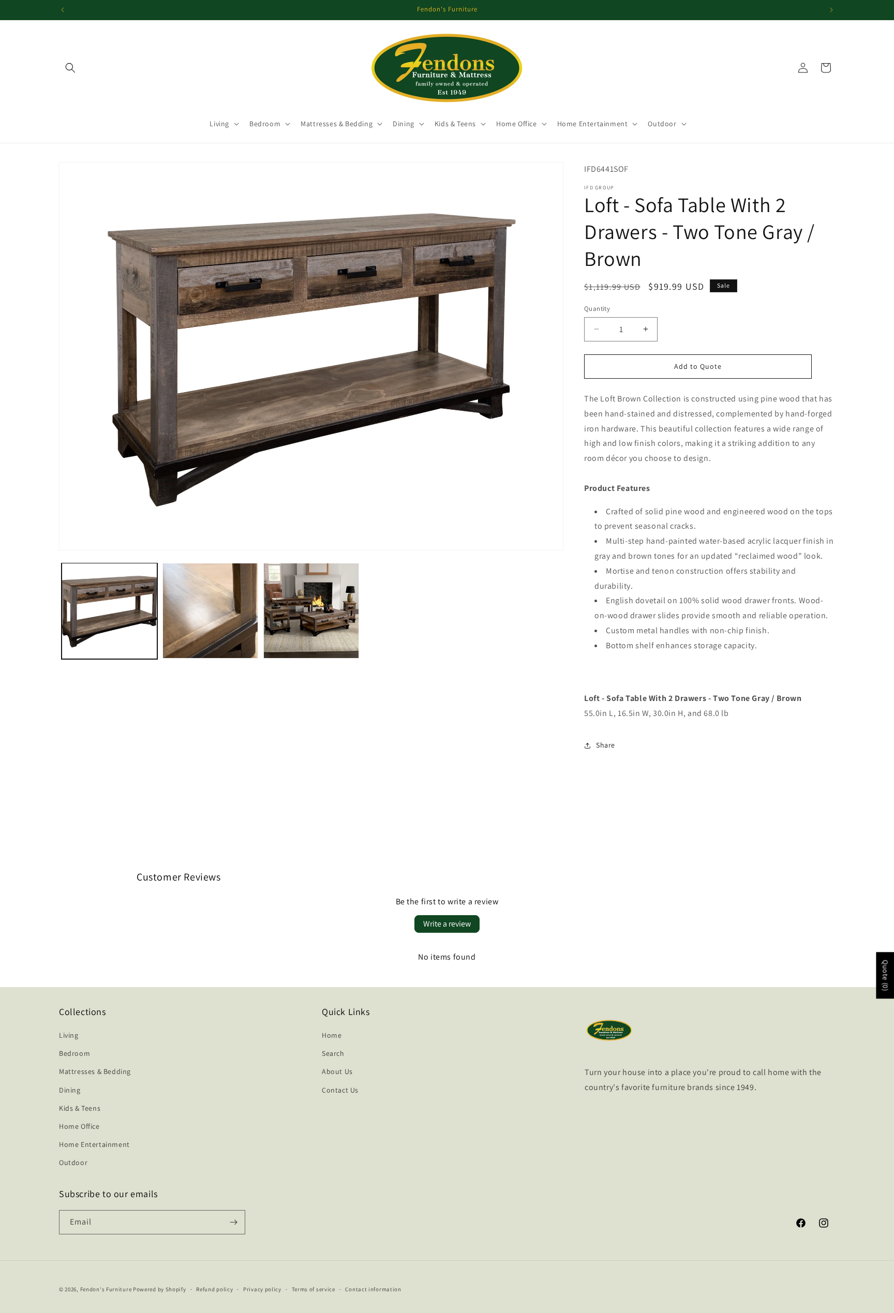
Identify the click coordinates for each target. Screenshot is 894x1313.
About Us (337, 1071)
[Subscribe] (233, 1222)
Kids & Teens (79, 1108)
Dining (70, 1090)
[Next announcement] (831, 10)
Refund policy (214, 1289)
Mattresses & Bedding (95, 1071)
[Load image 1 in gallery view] (109, 611)
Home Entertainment (94, 1144)
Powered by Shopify (159, 1289)
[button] (70, 67)
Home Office (79, 1126)
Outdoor (73, 1162)
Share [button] (605, 745)
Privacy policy (262, 1289)
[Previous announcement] (62, 10)
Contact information (373, 1289)
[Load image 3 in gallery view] (311, 611)
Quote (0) (885, 975)
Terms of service (313, 1289)
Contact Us (340, 1090)
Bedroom (74, 1053)
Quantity (597, 308)
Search (333, 1053)
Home (331, 1035)
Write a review (447, 923)
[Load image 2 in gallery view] (210, 611)
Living (69, 1035)
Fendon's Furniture (106, 1289)
